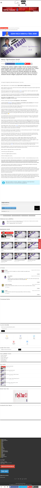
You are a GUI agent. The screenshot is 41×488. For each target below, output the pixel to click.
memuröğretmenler (32, 215)
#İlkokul (2, 447)
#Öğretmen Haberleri (4, 450)
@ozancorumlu (4, 475)
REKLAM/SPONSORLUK (7, 466)
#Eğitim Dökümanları (4, 440)
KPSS (21, 90)
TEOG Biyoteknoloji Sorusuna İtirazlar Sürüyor (6, 261)
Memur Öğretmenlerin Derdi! (10, 370)
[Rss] (15, 479)
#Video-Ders (3, 454)
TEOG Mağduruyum (31, 249)
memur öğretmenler (25, 215)
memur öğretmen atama (7, 215)
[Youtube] (22, 479)
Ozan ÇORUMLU (4, 61)
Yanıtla (38, 282)
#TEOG (2, 441)
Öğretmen (10, 102)
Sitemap (24, 483)
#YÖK (2, 453)
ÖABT (17, 125)
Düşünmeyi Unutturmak (5, 238)
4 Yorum (20, 61)
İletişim (19, 483)
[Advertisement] (20, 19)
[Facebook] (17, 479)
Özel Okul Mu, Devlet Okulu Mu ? (20, 249)
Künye (17, 483)
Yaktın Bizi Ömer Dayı (31, 260)
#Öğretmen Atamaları (4, 451)
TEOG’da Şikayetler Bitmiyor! (19, 260)
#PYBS (2, 446)
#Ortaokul (2, 448)
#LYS (2, 442)
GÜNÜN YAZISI (6, 29)
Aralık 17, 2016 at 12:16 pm (36, 284)
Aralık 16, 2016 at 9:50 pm (36, 290)
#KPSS (2, 443)
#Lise (2, 449)
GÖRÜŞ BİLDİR (39, 244)
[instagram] (26, 479)
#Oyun (2, 457)
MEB (12, 144)
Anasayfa (2, 29)
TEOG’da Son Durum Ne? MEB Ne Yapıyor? (12, 374)
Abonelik (21, 483)
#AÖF (2, 445)
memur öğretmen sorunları (16, 215)
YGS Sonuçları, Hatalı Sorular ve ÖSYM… (12, 382)
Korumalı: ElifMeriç (3, 359)
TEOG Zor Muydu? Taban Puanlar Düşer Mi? (12, 378)
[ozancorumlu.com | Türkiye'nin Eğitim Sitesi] (20, 3)
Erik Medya (30, 484)
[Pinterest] (20, 479)
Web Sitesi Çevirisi (3, 356)
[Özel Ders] (20, 33)
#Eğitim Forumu (3, 439)
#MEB (2, 452)
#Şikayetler (3, 455)
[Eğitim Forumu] (20, 9)
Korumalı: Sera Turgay (4, 358)
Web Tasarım (26, 484)
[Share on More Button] (31, 64)
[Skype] (24, 479)
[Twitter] (19, 479)
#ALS (2, 444)
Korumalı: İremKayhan (4, 355)
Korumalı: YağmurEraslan (4, 357)
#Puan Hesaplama (4, 456)
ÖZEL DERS (4, 471)
